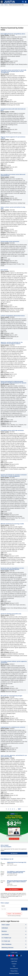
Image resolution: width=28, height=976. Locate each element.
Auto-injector (4, 269)
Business (4, 931)
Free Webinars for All (7, 859)
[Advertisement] (14, 15)
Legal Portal (14, 961)
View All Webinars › (14, 889)
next (19, 809)
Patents (6, 4)
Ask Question (14, 853)
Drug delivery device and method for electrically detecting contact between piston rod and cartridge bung (13, 71)
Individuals (5, 928)
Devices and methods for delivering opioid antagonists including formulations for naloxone (13, 382)
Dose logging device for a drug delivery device (13, 34)
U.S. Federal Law (6, 938)
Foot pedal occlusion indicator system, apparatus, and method (14, 662)
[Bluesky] (17, 955)
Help (14, 966)
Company (14, 963)
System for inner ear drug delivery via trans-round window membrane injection (12, 568)
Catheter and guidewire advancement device (13, 315)
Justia (2, 4)
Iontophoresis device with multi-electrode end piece (13, 109)
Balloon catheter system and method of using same (13, 207)
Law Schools (5, 934)
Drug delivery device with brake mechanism (12, 430)
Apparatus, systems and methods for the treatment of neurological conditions (12, 343)
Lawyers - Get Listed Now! (14, 913)
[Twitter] (19, 955)
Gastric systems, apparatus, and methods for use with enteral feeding (14, 756)
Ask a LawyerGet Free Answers (6, 845)
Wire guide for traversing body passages (11, 695)
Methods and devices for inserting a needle (12, 523)
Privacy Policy (14, 971)
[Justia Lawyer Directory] (21, 955)
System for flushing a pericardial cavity (11, 613)
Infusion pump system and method (10, 241)
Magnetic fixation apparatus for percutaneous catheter (13, 137)
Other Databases (6, 944)
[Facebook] (11, 955)
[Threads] (15, 955)
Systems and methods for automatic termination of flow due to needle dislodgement (14, 475)
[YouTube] (9, 955)
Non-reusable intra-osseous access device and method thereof (13, 175)
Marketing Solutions (7, 947)
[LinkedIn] (7, 955)
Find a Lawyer (5, 903)
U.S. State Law (6, 941)
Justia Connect (14, 958)
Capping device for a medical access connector (13, 727)
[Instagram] (13, 955)
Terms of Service (14, 968)
